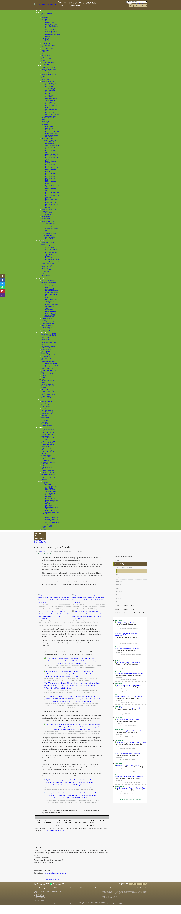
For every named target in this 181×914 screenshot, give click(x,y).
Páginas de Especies (47, 325)
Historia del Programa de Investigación (48, 336)
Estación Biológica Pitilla (52, 168)
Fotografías (44, 483)
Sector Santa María (51, 88)
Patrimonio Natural (47, 413)
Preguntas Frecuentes (47, 358)
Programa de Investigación (45, 78)
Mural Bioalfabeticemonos (51, 298)
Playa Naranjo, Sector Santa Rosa (51, 253)
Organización (45, 38)
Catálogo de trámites (47, 62)
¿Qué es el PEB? (50, 285)
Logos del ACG (46, 59)
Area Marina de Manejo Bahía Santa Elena (52, 115)
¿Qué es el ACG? (46, 14)
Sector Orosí (49, 95)
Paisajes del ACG (50, 484)
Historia (43, 15)
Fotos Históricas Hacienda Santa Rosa (51, 499)
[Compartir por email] (2, 291)
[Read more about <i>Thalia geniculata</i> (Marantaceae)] (128, 662)
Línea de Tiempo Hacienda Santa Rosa (51, 257)
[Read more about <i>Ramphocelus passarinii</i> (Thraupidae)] (129, 673)
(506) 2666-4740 (40, 897)
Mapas (43, 360)
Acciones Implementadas (52, 227)
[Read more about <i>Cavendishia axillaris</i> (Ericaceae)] (128, 696)
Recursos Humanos (47, 48)
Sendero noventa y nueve (52, 261)
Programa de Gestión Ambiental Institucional (48, 222)
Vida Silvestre (45, 406)
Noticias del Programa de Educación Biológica (48, 442)
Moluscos (119, 595)
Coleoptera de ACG (47, 374)
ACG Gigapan (45, 528)
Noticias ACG (45, 431)
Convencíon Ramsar (51, 29)
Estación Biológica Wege (52, 204)
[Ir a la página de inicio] (2, 276)
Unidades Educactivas (51, 291)
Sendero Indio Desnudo (52, 259)
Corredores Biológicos (48, 412)
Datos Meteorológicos (48, 361)
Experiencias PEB (50, 311)
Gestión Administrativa (48, 45)
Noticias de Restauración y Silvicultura (48, 459)
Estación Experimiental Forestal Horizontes (52, 132)
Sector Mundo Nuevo (51, 109)
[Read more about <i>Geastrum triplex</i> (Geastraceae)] (128, 731)
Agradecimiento (141, 888)
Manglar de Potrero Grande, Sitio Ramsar (51, 32)
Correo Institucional (39, 900)
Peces (118, 602)
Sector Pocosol (49, 92)
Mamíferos (119, 581)
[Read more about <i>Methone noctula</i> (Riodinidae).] (127, 648)
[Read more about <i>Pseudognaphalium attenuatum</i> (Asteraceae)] (130, 635)
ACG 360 (44, 515)
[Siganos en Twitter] (133, 6)
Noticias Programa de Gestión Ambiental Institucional (47, 434)
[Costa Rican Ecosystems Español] (40, 542)
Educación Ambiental (47, 316)
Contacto (44, 60)
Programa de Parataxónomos (46, 340)
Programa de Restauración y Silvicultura (45, 122)
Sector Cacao (49, 93)
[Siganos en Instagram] (139, 6)
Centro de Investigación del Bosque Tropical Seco (52, 147)
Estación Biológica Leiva (52, 176)
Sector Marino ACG (47, 138)
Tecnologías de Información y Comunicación (45, 218)
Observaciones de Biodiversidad (46, 328)
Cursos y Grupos (46, 349)
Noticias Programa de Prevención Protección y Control (48, 474)
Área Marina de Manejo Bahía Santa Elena (48, 234)
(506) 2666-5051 (40, 896)
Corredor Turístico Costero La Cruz (50, 238)
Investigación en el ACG (48, 334)
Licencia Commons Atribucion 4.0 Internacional (115, 903)
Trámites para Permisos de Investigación (48, 347)
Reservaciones (49, 143)
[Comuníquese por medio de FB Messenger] (145, 6)
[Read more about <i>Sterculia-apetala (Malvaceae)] (125, 622)
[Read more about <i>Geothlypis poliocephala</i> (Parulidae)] (129, 776)
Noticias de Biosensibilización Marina (46, 467)
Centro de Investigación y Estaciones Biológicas (48, 141)
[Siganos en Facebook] (130, 6)
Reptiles (118, 584)
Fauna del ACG (50, 496)
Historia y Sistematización (49, 288)
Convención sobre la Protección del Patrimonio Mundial (51, 22)
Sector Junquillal (50, 85)
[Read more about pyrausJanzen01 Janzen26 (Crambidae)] (127, 765)
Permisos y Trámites (47, 405)
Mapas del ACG (50, 214)
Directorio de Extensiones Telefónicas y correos (46, 899)
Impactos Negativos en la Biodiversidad (48, 395)
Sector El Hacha (50, 97)
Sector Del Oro (49, 112)
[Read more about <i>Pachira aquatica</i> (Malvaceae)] (127, 708)
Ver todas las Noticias (47, 429)
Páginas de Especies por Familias (125, 609)
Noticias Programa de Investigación (47, 445)
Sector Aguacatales (51, 111)
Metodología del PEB (51, 292)
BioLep (43, 375)
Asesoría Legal (45, 43)
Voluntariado (45, 64)
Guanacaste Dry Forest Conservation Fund (126, 892)
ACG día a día (49, 505)
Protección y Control (47, 410)
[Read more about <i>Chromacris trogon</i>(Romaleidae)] (128, 685)
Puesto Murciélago (50, 202)
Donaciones (48, 296)
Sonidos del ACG (46, 526)
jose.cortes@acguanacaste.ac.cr (55, 873)
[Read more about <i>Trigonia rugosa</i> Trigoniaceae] (127, 719)
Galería (47, 232)
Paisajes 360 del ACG (51, 517)
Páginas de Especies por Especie (125, 605)
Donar (43, 54)
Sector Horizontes (50, 104)
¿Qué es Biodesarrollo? (48, 67)
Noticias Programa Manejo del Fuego (47, 449)
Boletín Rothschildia (47, 323)
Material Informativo (51, 228)
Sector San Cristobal (51, 99)
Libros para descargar (47, 330)
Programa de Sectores (47, 81)
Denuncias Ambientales (48, 398)
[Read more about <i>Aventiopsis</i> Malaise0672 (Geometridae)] (130, 742)
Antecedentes (49, 225)
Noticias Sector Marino (48, 470)
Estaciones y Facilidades (48, 355)
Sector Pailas (49, 86)
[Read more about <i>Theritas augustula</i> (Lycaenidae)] (128, 753)
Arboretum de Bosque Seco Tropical (51, 136)
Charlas (43, 529)
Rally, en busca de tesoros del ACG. (50, 314)
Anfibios (118, 578)
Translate (140, 3)
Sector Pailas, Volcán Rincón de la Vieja (47, 264)
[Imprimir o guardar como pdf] (2, 295)
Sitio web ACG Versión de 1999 (110, 896)
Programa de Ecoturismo (48, 69)
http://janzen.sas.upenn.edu (55, 831)
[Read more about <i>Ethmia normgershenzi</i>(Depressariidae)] (130, 788)
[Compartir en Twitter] (2, 283)
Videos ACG (45, 514)
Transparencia (45, 55)
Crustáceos (119, 591)
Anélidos (118, 598)
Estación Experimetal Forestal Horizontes (51, 155)
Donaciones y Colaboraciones (46, 51)
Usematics (144, 891)
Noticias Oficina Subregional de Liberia (48, 456)
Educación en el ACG (48, 280)
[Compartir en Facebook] (2, 280)
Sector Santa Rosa (50, 83)
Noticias (43, 57)
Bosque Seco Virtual (47, 322)
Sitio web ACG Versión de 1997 (110, 897)
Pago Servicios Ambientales (45, 416)
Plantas (118, 574)
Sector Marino (45, 277)
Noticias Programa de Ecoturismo (47, 438)
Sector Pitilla (49, 102)
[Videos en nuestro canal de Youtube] (136, 6)
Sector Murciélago (50, 90)
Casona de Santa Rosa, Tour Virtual (52, 520)
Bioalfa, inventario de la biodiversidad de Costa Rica (130, 613)
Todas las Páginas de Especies (125, 567)
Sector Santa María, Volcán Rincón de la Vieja (47, 271)
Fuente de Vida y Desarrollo (69, 6)
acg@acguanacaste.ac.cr (43, 893)
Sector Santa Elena (50, 100)
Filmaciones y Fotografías (45, 352)
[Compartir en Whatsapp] (2, 287)
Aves (117, 588)
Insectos (119, 571)
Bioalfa (43, 377)
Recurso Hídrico (46, 408)
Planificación (45, 47)
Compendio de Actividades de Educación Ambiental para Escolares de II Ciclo (51, 304)
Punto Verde (49, 310)
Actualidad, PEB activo (52, 294)
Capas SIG (48, 213)
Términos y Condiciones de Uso (86, 902)
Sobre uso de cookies (100, 902)
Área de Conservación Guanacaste (77, 2)
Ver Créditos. (120, 894)
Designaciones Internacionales (45, 18)
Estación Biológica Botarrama (50, 170)
